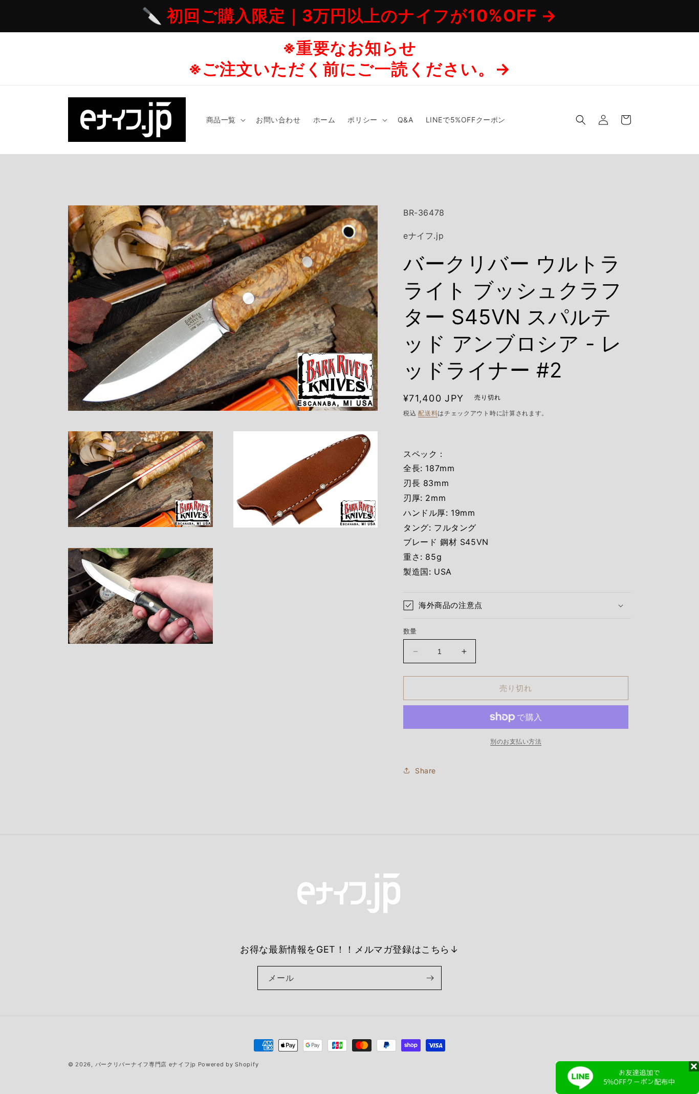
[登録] (430, 978)
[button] (225, 120)
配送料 (428, 413)
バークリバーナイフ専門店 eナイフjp (145, 1064)
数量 (410, 631)
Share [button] (425, 770)
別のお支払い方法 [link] (515, 741)
